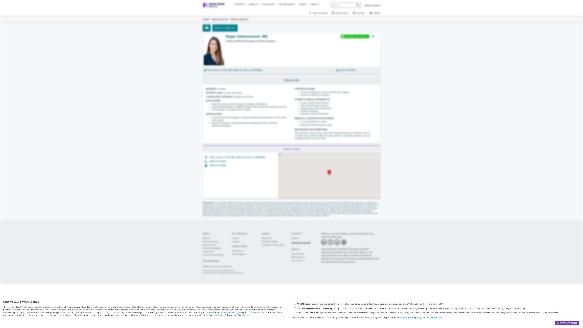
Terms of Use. (258, 312)
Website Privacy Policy (234, 312)
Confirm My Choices (567, 322)
